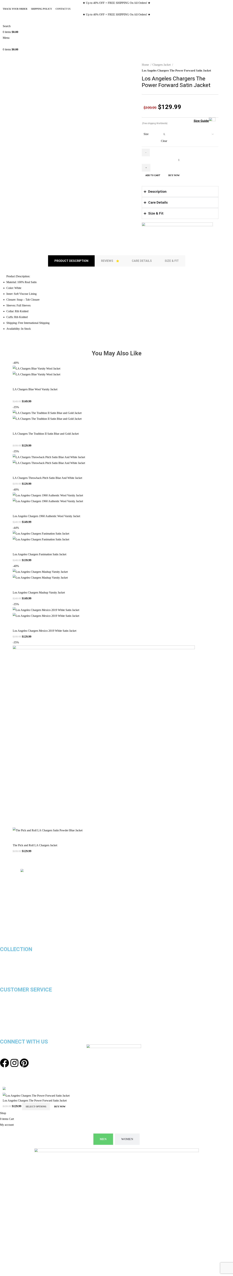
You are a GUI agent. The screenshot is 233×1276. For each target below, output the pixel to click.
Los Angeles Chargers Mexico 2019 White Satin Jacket (44, 630)
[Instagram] (14, 1062)
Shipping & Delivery (12, 995)
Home (146, 64)
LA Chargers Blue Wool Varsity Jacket (35, 389)
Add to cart (152, 175)
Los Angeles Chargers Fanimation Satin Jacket (39, 554)
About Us (6, 1024)
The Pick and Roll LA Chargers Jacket (35, 845)
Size (146, 134)
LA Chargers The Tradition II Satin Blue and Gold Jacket (46, 433)
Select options (36, 1106)
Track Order (7, 1012)
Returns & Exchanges (13, 1001)
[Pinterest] (24, 1062)
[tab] (71, 261)
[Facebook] (4, 1062)
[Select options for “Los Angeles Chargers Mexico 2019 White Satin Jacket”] (17, 623)
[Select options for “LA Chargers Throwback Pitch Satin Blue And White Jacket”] (17, 470)
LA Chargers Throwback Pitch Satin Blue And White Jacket (47, 477)
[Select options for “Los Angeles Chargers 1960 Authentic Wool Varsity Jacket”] (17, 508)
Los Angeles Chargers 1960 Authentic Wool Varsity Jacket (46, 516)
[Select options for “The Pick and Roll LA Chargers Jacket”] (17, 837)
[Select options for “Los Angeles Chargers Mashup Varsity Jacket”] (17, 585)
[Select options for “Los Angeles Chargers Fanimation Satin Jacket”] (17, 546)
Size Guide (201, 121)
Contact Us (7, 1018)
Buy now (174, 175)
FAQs (3, 1030)
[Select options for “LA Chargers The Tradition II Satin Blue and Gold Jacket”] (17, 426)
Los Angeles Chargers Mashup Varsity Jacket (39, 592)
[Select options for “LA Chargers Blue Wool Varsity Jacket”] (17, 381)
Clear (164, 140)
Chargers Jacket (161, 64)
